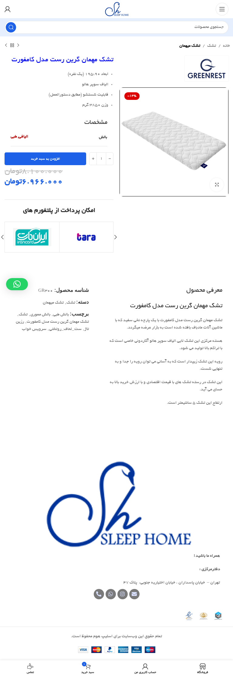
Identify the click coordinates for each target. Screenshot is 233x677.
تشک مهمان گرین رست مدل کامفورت (58, 322)
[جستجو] (11, 27)
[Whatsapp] (111, 594)
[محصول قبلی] (18, 46)
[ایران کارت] (32, 237)
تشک (211, 46)
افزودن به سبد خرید (45, 159)
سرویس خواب (34, 329)
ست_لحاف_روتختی (65, 329)
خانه (226, 46)
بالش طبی (61, 314)
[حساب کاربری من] (8, 9)
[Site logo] (117, 10)
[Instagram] (122, 594)
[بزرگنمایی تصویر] (217, 185)
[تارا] (86, 237)
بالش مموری (40, 314)
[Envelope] (134, 594)
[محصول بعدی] (6, 46)
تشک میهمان (189, 46)
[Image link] (116, 505)
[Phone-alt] (99, 594)
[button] (17, 284)
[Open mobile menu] (222, 9)
